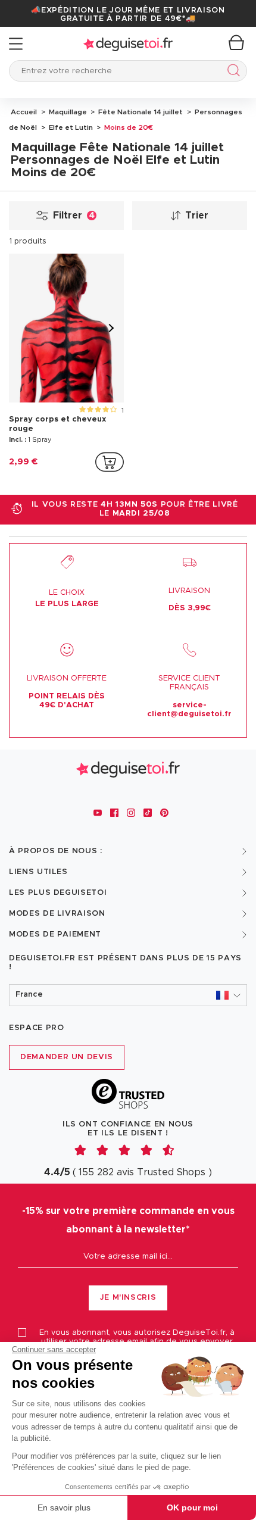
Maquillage (67, 112)
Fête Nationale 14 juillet (140, 112)
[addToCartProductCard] (109, 462)
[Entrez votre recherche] (231, 72)
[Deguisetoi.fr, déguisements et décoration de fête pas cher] (128, 44)
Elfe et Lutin (70, 127)
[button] (128, 995)
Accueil (24, 112)
